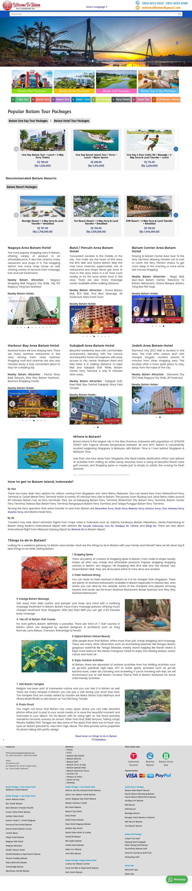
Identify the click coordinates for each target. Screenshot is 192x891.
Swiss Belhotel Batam (16, 862)
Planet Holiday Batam (16, 858)
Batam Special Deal (76, 767)
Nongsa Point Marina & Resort (140, 817)
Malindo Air (78, 529)
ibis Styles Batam (73, 841)
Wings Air (151, 525)
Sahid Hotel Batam (74, 845)
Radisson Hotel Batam (17, 789)
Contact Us (72, 773)
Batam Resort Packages (74, 91)
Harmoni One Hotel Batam (19, 824)
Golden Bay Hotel (74, 828)
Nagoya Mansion (14, 845)
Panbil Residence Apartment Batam (23, 854)
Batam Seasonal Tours (78, 770)
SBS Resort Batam (133, 821)
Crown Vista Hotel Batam (18, 812)
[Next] (56, 311)
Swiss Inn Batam (73, 849)
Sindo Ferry (121, 508)
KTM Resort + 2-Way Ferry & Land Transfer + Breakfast (149, 222)
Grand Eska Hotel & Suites (78, 832)
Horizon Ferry (153, 508)
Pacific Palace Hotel (15, 850)
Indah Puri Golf (132, 838)
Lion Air (109, 525)
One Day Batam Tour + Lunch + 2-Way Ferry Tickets (43, 156)
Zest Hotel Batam (74, 872)
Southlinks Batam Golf (136, 848)
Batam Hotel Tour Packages (71, 121)
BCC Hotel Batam (14, 803)
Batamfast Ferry (104, 508)
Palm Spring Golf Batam (136, 845)
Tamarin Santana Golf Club (138, 853)
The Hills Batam (73, 853)
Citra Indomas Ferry (173, 508)
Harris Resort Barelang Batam (139, 794)
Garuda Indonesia (93, 525)
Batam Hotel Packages (32, 91)
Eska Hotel (70, 815)
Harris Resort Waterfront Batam (140, 797)
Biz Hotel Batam (73, 807)
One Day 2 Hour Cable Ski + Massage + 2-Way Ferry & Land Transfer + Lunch (149, 156)
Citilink (134, 525)
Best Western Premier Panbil (19, 808)
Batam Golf (72, 761)
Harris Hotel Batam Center (19, 829)
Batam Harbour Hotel (76, 803)
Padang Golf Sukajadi (135, 842)
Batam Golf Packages (116, 91)
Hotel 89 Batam (73, 836)
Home (70, 749)
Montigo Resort (132, 813)
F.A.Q (69, 752)
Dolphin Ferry (15, 512)
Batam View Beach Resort (137, 790)
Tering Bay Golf (132, 857)
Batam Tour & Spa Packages (158, 91)
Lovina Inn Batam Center (77, 864)
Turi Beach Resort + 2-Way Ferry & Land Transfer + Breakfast (96, 222)
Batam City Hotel (73, 811)
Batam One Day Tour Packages (28, 121)
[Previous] (12, 311)
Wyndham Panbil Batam (17, 871)
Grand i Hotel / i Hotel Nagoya (20, 820)
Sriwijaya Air (122, 525)
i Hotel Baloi (12, 833)
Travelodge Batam (14, 866)
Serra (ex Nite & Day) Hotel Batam (82, 868)
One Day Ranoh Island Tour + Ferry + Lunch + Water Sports (96, 156)
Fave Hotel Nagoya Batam (78, 824)
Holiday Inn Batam (134, 800)
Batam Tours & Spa (76, 764)
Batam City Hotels (75, 755)
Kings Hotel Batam (15, 837)
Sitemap (71, 782)
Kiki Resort (130, 805)
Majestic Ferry (136, 508)
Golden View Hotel (15, 816)
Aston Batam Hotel (15, 799)
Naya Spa (129, 874)
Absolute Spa (131, 869)
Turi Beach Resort (133, 826)
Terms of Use (73, 779)
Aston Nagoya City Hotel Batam (80, 799)
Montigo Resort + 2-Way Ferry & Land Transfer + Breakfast (42, 222)
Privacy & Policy (74, 777)
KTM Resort (130, 809)
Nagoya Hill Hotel (14, 841)
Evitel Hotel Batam (74, 820)
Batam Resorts (74, 758)
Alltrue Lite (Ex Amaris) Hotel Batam (83, 790)
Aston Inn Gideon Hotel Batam (80, 794)
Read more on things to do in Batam (96, 736)
